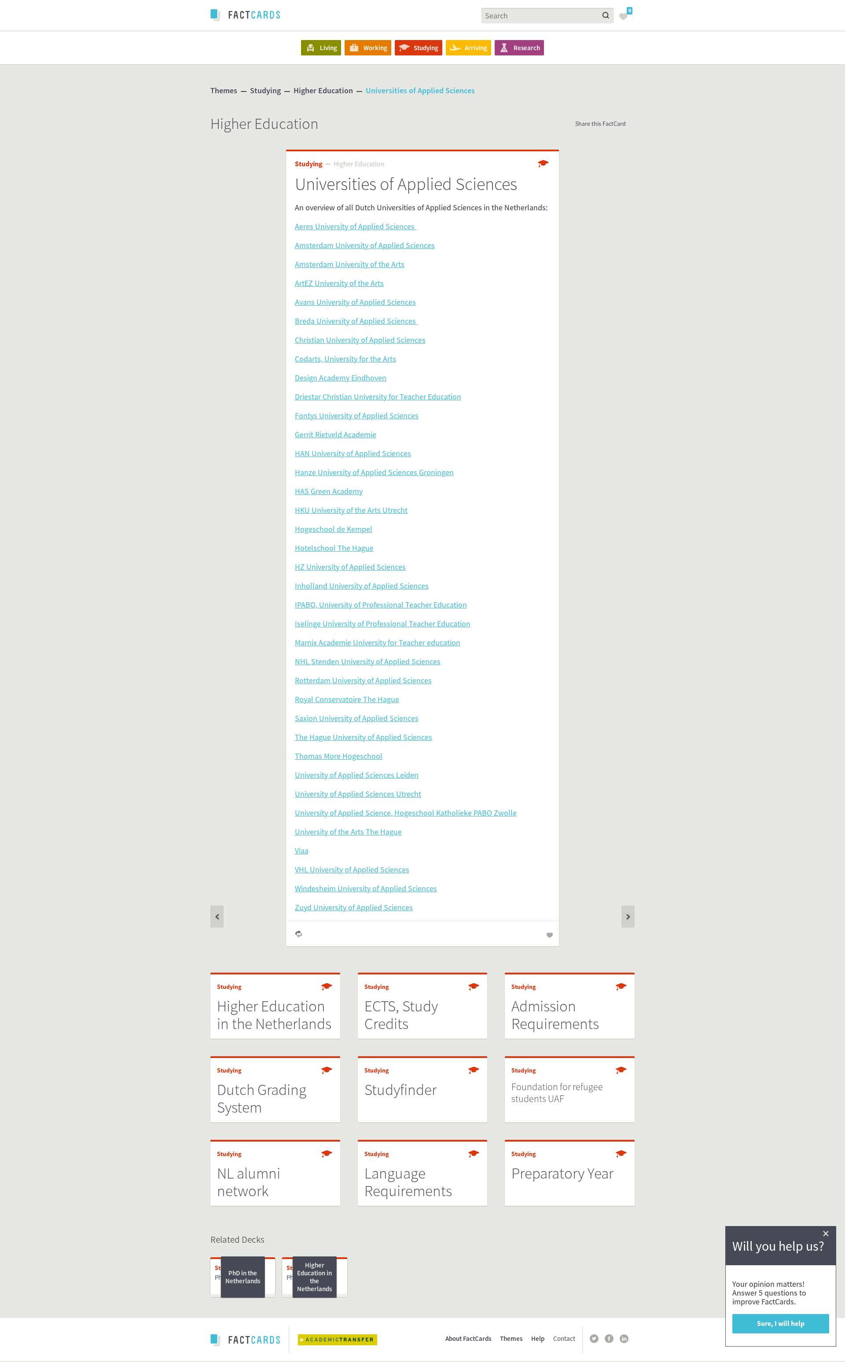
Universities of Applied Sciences (420, 90)
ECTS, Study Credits (401, 1014)
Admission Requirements (555, 1014)
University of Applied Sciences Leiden (357, 775)
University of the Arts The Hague (348, 832)
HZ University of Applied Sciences (350, 567)
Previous (628, 917)
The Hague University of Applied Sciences (363, 737)
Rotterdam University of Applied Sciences (363, 680)
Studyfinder (400, 1089)
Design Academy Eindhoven (340, 378)
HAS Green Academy (329, 491)
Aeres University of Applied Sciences (355, 226)
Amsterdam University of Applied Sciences (365, 245)
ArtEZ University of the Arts (339, 283)
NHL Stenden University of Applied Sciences (368, 661)
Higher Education (323, 90)
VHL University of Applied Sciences (352, 869)
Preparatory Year (562, 1173)
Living (328, 48)
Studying (426, 48)
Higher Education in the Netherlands (274, 1014)
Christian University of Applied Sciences (360, 340)
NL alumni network (248, 1182)
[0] (625, 19)
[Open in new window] (344, 1339)
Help (537, 1338)
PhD (220, 1277)
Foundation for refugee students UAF (557, 1092)
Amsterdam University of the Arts (349, 264)
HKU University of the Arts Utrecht (351, 510)
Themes (223, 90)
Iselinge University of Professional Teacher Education (382, 624)
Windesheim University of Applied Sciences (366, 888)
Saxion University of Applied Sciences (357, 718)
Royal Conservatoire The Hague (347, 699)
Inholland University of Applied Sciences (362, 586)
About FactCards (468, 1338)
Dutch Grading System (261, 1098)
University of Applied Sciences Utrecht (358, 794)
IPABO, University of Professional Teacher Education (381, 605)
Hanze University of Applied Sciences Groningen (374, 472)
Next (217, 917)
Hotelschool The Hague (334, 548)
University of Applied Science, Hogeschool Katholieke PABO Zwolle (406, 813)
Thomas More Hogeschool (338, 756)
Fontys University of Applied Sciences (357, 415)
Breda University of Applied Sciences (356, 321)
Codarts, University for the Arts (345, 359)
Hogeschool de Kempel (333, 529)
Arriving (476, 48)
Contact (564, 1338)
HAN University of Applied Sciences (353, 453)
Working (375, 48)
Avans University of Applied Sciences (355, 302)
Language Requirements (408, 1182)
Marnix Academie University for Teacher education (377, 642)
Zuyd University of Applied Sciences (354, 907)
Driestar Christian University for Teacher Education (378, 397)
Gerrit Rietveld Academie (335, 434)
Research (527, 48)
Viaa (302, 851)
